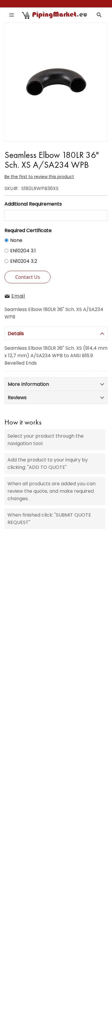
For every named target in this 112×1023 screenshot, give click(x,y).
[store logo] (55, 15)
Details (16, 333)
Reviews (17, 397)
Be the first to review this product (39, 177)
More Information (28, 384)
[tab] (56, 333)
